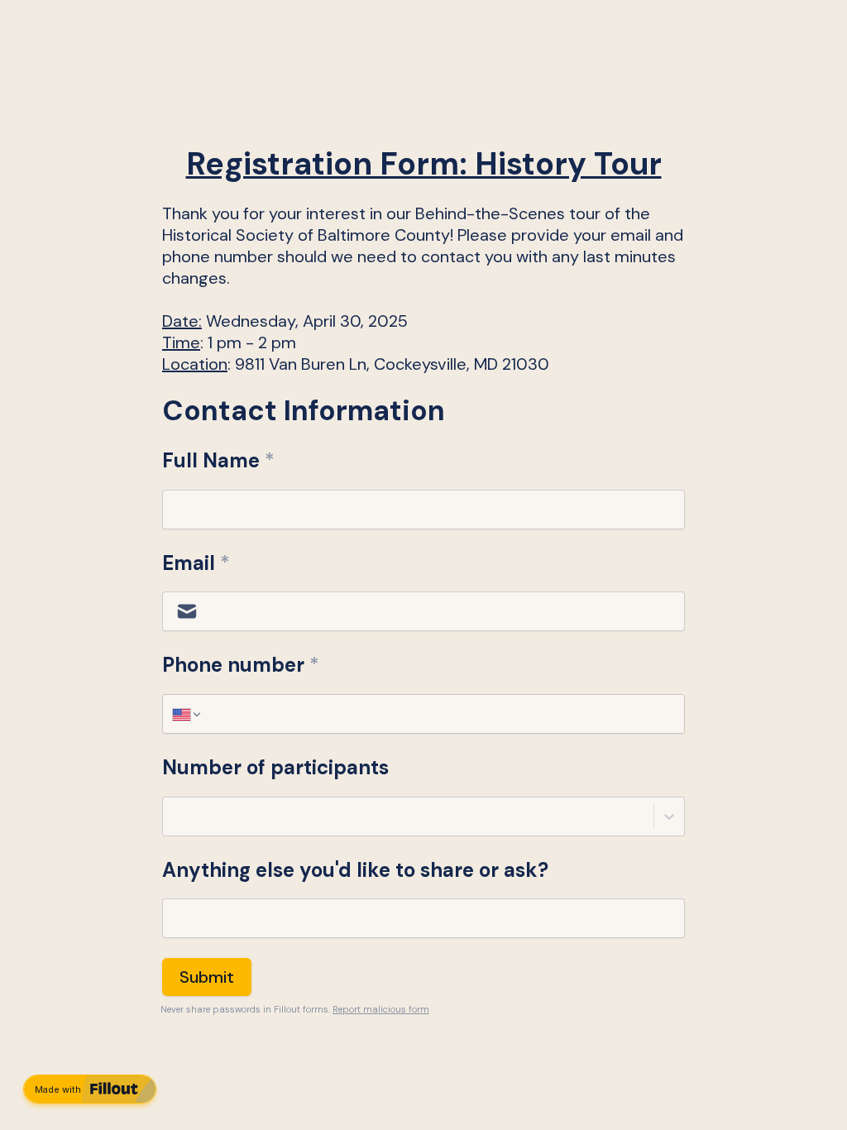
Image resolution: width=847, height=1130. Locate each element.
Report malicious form (381, 1009)
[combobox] (173, 816)
